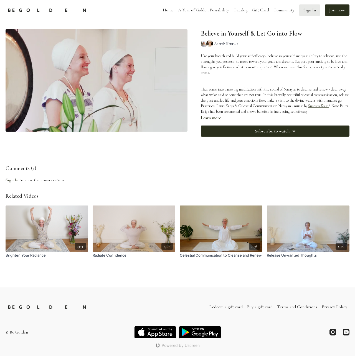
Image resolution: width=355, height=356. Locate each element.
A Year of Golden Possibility (203, 10)
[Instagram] (332, 332)
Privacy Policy (334, 307)
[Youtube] (346, 332)
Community (284, 10)
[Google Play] (200, 332)
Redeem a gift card (226, 307)
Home (168, 10)
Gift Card (260, 10)
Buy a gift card (260, 307)
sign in (12, 180)
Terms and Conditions (297, 307)
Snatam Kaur (318, 106)
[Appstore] (155, 332)
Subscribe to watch (272, 131)
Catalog (240, 10)
